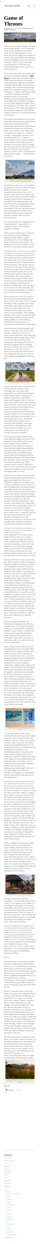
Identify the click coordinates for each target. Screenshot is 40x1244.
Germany (9, 1232)
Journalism (25, 28)
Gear (5, 1163)
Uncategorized (8, 1237)
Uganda (6, 30)
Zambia (9, 1216)
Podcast (6, 1175)
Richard (8, 28)
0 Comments (12, 30)
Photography (8, 1172)
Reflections (7, 1183)
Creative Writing (9, 1160)
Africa (20, 28)
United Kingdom (12, 1235)
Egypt (8, 1196)
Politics (6, 1178)
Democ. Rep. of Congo (13, 1193)
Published (7, 1180)
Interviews (7, 1166)
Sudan (9, 1207)
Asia (6, 1222)
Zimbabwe (10, 1219)
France (9, 1229)
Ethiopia (9, 1199)
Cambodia (10, 1224)
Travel (31, 28)
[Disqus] (20, 1125)
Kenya (9, 1202)
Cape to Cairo (8, 1158)
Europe (7, 1227)
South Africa (10, 1205)
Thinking (6, 1186)
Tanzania (9, 1210)
